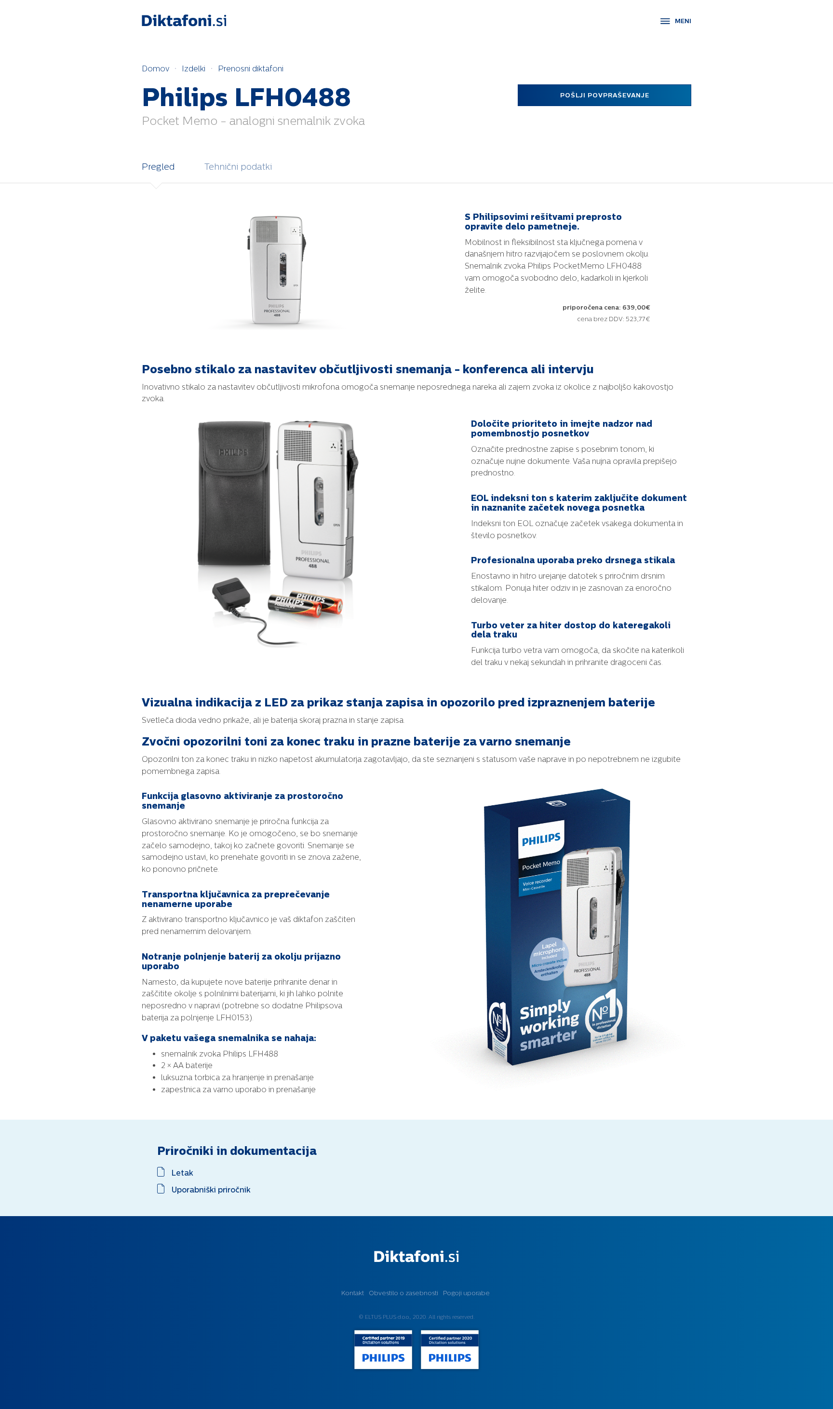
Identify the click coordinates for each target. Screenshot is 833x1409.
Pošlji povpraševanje (604, 95)
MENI (683, 21)
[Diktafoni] (184, 20)
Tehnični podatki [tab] (238, 167)
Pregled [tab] (158, 167)
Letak (182, 1172)
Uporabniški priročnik (211, 1189)
